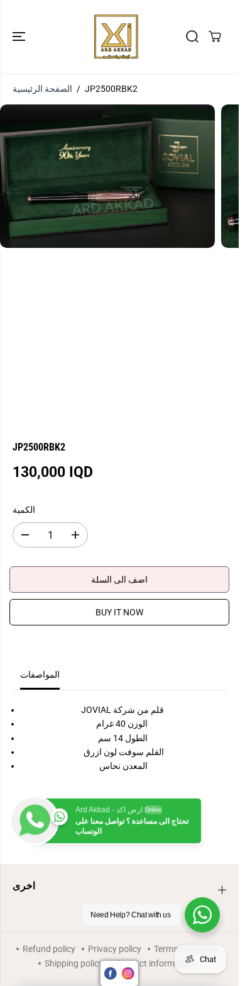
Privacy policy (114, 949)
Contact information (155, 963)
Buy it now (119, 612)
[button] (20, 36)
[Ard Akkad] (116, 36)
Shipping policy (74, 963)
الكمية (24, 510)
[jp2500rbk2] (107, 176)
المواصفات (40, 674)
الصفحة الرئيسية (42, 89)
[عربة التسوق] (215, 36)
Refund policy (49, 949)
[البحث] (192, 36)
